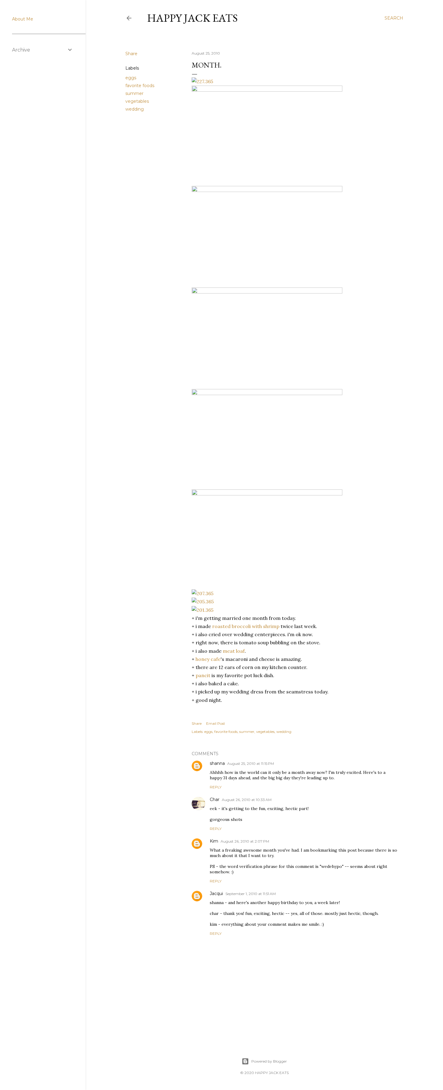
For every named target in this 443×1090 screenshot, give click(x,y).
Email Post (215, 723)
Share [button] (131, 53)
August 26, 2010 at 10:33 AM (247, 799)
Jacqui (216, 893)
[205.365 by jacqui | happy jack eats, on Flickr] (203, 601)
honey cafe (208, 659)
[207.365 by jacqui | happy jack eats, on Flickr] (202, 593)
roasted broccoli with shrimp (245, 626)
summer (134, 93)
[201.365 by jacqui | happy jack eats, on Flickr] (202, 610)
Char (214, 799)
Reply (216, 787)
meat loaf (234, 651)
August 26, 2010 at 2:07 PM (245, 841)
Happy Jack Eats (192, 18)
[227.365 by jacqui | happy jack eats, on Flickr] (202, 81)
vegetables (137, 101)
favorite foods (139, 85)
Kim (214, 841)
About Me (22, 19)
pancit (203, 675)
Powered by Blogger (269, 1061)
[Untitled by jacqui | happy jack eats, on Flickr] (267, 90)
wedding (134, 109)
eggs (130, 77)
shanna (217, 763)
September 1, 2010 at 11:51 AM (250, 893)
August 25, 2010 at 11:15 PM (250, 763)
